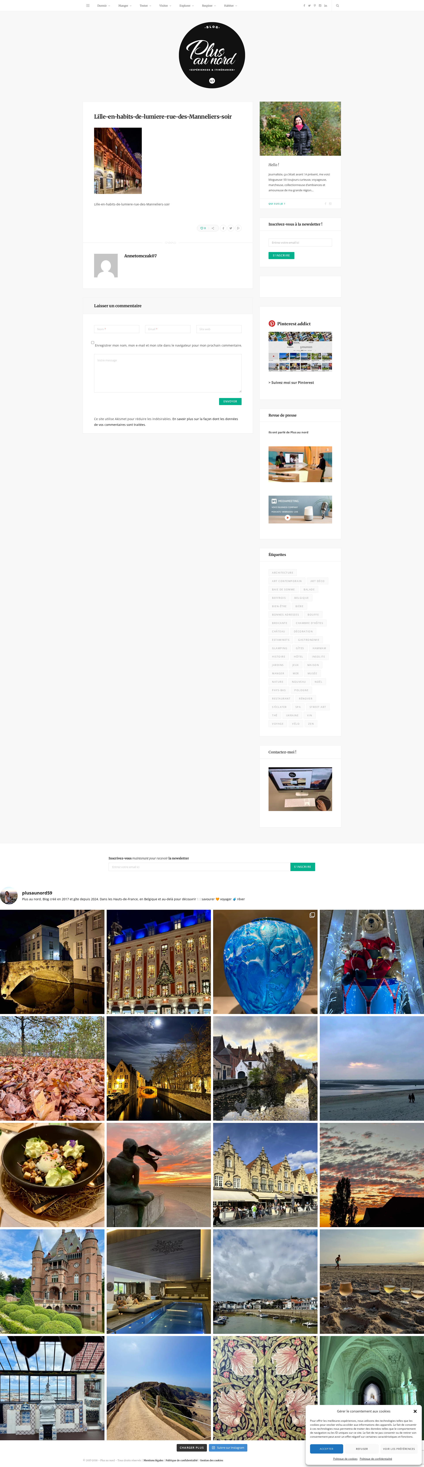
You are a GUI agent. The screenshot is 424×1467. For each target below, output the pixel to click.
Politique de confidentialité (376, 1459)
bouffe (313, 614)
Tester (144, 5)
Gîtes (300, 648)
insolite (318, 656)
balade (309, 589)
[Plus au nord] (212, 55)
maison (313, 665)
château (278, 631)
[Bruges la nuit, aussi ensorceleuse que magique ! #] (52, 962)
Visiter (163, 5)
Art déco (317, 581)
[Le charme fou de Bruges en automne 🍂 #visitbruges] (265, 1068)
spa (298, 707)
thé (275, 715)
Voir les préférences (399, 1448)
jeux (295, 665)
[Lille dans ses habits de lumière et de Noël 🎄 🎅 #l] (159, 962)
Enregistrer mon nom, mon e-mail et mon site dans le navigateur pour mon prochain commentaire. (168, 345)
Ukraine (292, 715)
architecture (282, 572)
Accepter (326, 1448)
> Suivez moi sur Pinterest (291, 382)
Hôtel (298, 656)
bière (299, 606)
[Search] (336, 5)
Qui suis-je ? (277, 203)
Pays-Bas (279, 690)
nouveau (299, 681)
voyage (278, 723)
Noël (318, 681)
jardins (278, 665)
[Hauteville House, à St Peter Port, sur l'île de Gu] (52, 1388)
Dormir (102, 5)
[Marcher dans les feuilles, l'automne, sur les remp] (52, 1068)
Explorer (185, 5)
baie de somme (283, 589)
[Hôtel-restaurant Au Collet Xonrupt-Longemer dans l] (52, 1175)
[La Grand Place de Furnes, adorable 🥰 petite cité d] (265, 1175)
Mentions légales (153, 1460)
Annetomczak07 (140, 255)
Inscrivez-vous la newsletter (149, 858)
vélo (296, 723)
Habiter (229, 5)
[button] (415, 1411)
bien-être (279, 606)
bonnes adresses (285, 614)
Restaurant (281, 698)
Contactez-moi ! (282, 752)
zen (311, 723)
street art (318, 707)
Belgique (301, 597)
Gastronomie (308, 639)
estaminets (281, 639)
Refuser (362, 1448)
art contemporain (287, 581)
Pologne (301, 690)
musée (312, 673)
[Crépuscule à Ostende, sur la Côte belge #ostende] (159, 1175)
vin (309, 715)
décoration (303, 631)
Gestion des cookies (211, 1460)
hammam (319, 648)
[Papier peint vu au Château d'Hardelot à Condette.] (265, 1388)
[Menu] (88, 5)
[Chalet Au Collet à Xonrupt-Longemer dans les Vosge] (159, 1281)
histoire (278, 656)
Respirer (207, 5)
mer (296, 673)
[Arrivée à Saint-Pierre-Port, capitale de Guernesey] (265, 1281)
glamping (279, 648)
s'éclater (279, 707)
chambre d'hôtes (309, 623)
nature (277, 681)
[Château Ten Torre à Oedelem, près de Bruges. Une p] (52, 1281)
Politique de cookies (345, 1459)
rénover (305, 698)
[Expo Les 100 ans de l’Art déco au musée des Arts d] (265, 962)
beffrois (279, 597)
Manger (123, 5)
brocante (279, 623)
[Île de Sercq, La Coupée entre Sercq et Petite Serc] (159, 1388)
